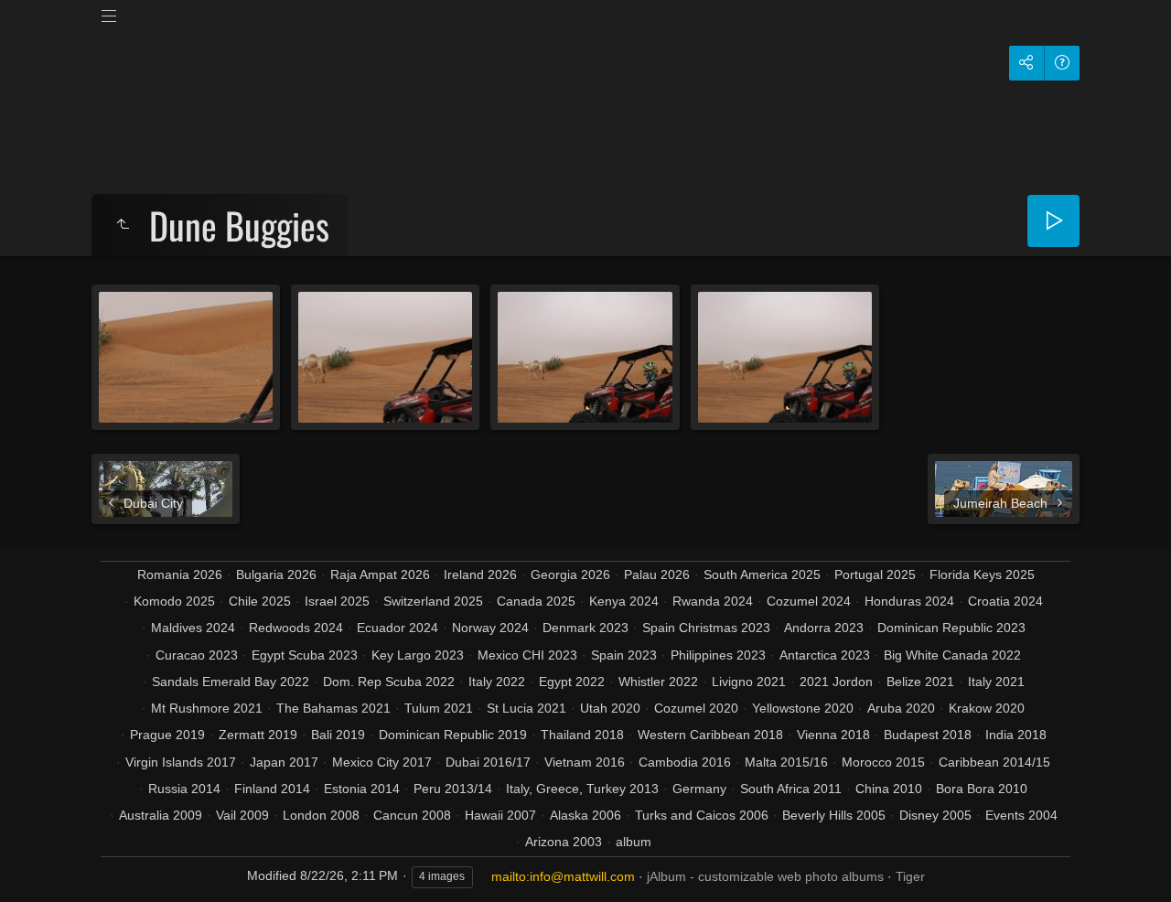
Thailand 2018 (582, 734)
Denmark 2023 (585, 627)
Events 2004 (1021, 815)
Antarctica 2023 (824, 655)
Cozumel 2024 (809, 601)
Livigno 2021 (749, 681)
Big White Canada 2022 (952, 655)
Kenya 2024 (624, 601)
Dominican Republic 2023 (951, 627)
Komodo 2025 (174, 601)
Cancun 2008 (412, 815)
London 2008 (321, 815)
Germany (699, 788)
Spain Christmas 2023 (706, 627)
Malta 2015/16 (786, 762)
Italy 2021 (996, 681)
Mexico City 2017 (382, 762)
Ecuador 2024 (397, 627)
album (633, 841)
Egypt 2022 (572, 681)
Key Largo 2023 (417, 655)
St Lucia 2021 (526, 708)
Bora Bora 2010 (981, 788)
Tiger (910, 876)
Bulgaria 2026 (276, 574)
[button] (37, 865)
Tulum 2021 (438, 708)
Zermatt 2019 (258, 734)
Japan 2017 (284, 762)
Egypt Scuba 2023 (305, 655)
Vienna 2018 (833, 734)
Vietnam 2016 (584, 762)
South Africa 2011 (791, 788)
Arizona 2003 (563, 841)
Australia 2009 (160, 815)
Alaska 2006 (585, 815)
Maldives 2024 (193, 627)
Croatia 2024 (1005, 601)
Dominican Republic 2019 (453, 734)
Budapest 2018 (928, 734)
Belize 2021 (920, 681)
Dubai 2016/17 (488, 762)
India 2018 (1016, 734)
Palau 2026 (657, 574)
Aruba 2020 (901, 708)
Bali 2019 (338, 734)
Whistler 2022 (658, 681)
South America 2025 (762, 574)
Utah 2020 (610, 708)
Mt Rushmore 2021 (207, 708)
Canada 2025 (536, 601)
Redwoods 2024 (296, 627)
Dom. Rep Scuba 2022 (389, 681)
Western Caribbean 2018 (710, 734)
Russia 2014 (184, 788)
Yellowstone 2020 (803, 708)
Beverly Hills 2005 (834, 815)
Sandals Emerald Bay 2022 (230, 681)
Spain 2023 (624, 655)
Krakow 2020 (987, 708)
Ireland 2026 (480, 574)
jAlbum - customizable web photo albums (765, 876)
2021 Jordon (836, 681)
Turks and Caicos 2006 (701, 815)
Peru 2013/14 (453, 788)
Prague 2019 (167, 734)
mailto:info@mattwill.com (563, 876)
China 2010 (888, 788)
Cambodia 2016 (685, 762)
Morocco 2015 (883, 762)
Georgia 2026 (570, 574)
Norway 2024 (490, 627)
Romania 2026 (179, 574)
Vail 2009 (242, 815)
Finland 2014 (272, 788)
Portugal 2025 (875, 574)
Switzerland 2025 (433, 601)
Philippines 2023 (718, 655)
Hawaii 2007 (500, 815)
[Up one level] (122, 225)
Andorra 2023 (824, 627)
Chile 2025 (260, 601)
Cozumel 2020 (696, 708)
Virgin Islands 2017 (180, 762)
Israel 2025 (337, 601)
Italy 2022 (496, 681)
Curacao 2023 (197, 655)
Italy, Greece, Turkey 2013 (582, 788)
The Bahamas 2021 (333, 708)
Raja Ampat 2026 (380, 574)
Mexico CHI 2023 (527, 655)
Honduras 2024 (909, 601)
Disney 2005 (935, 815)
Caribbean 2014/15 (994, 762)
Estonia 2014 (362, 788)
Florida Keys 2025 (982, 574)
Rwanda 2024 (712, 601)
